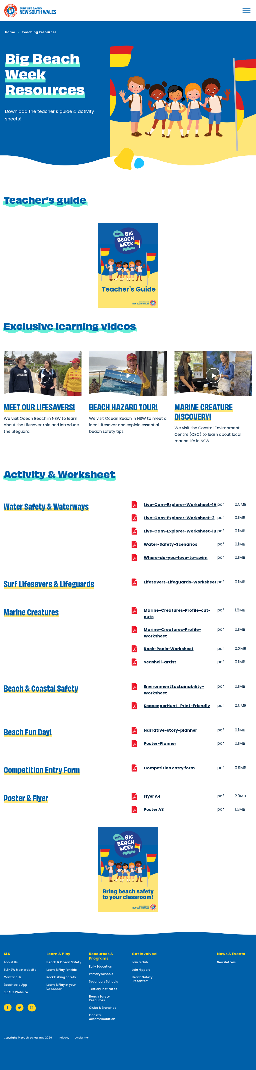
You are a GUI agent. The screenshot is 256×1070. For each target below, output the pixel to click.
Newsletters (226, 962)
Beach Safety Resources (99, 998)
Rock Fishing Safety (61, 977)
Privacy (64, 1038)
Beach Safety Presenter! (142, 979)
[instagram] (32, 1007)
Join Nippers (141, 970)
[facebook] (8, 1007)
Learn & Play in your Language (61, 987)
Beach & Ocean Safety (63, 962)
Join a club (140, 962)
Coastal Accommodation (102, 1017)
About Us (11, 962)
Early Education (100, 966)
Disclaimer (82, 1038)
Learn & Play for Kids (61, 970)
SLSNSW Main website (20, 970)
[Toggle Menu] (234, 10)
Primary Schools (101, 974)
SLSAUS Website (16, 992)
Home (10, 32)
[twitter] (19, 1007)
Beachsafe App (15, 985)
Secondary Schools (103, 981)
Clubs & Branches (102, 1008)
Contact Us (13, 977)
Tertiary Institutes (103, 989)
